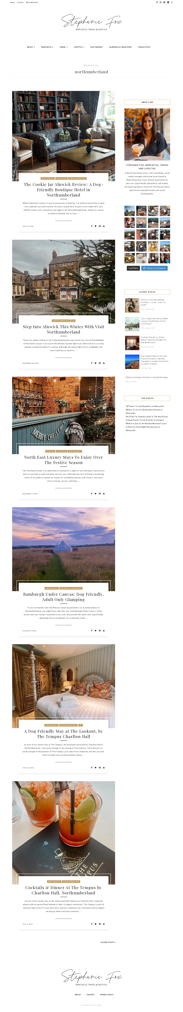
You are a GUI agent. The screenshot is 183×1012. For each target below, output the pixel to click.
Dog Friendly (96, 47)
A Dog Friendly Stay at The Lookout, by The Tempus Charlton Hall (63, 733)
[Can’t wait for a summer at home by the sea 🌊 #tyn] (141, 246)
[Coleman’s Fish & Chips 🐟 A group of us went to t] (153, 246)
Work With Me (32, 2)
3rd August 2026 (147, 347)
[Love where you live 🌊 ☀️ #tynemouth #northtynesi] (153, 222)
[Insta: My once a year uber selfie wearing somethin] (165, 258)
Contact (20, 2)
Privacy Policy (107, 995)
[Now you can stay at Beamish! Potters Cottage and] (141, 234)
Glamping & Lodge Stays (120, 47)
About (12, 2)
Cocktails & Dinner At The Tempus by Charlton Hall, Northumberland (63, 890)
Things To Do (144, 47)
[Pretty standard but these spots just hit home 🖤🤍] (129, 246)
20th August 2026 (148, 309)
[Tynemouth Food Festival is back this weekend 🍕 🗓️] (129, 211)
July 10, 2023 (28, 768)
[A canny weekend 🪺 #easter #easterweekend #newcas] (141, 258)
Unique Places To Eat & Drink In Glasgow (145, 420)
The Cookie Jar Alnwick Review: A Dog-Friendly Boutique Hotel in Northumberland (64, 190)
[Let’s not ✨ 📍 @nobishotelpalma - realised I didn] (153, 211)
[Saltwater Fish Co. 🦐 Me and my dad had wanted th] (129, 258)
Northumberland (77, 178)
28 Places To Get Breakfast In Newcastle (145, 406)
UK (73, 321)
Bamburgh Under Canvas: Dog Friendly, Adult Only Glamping (63, 596)
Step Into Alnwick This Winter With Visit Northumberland (63, 329)
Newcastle (46, 47)
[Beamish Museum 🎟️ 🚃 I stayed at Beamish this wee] (153, 234)
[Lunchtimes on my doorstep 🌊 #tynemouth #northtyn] (129, 234)
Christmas (61, 451)
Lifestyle (78, 47)
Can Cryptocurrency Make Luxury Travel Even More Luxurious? (154, 321)
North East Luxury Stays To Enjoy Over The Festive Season (63, 459)
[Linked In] (103, 226)
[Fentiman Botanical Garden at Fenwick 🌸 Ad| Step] (129, 222)
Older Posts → (109, 942)
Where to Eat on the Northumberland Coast (146, 423)
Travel (63, 47)
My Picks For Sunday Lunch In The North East (147, 416)
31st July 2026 (146, 368)
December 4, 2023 (30, 494)
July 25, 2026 (28, 226)
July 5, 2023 (27, 924)
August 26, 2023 (29, 631)
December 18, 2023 (30, 363)
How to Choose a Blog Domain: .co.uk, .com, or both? (153, 302)
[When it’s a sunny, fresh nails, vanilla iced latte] (141, 222)
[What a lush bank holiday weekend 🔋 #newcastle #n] (141, 211)
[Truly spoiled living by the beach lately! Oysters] (165, 211)
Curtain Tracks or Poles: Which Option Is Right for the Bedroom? (153, 340)
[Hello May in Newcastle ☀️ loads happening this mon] (165, 222)
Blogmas (50, 451)
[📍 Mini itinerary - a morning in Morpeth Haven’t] (153, 258)
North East (61, 178)
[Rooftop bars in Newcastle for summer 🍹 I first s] (165, 246)
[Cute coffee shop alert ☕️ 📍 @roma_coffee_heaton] (165, 234)
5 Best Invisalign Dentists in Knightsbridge (146, 377)
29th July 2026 (130, 382)
